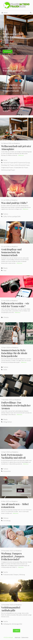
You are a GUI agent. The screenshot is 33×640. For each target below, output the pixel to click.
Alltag (5, 422)
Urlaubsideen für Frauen (21, 167)
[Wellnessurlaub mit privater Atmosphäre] (16, 54)
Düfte (5, 216)
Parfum (9, 216)
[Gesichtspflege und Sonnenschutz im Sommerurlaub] (16, 94)
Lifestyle (6, 317)
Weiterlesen (21, 155)
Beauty (5, 268)
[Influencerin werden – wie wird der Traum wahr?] (16, 114)
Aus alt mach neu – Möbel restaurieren (15, 505)
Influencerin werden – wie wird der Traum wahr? (15, 305)
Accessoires (7, 471)
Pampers (16, 574)
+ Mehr (16, 630)
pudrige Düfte (16, 216)
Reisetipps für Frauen (7, 165)
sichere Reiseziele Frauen (21, 165)
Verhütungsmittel (17, 624)
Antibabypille (7, 624)
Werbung (22, 574)
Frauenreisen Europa (24, 162)
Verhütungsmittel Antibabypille (10, 609)
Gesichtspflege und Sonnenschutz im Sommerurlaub (11, 252)
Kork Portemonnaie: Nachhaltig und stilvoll (13, 456)
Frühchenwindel (8, 574)
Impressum (17, 637)
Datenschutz (25, 637)
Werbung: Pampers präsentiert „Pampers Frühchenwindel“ (12, 556)
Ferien (5, 160)
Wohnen (5, 518)
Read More (7, 51)
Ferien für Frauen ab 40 (10, 162)
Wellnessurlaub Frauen (8, 170)
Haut (4, 270)
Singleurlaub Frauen (7, 167)
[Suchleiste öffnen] (31, 13)
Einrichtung (6, 520)
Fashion (5, 214)
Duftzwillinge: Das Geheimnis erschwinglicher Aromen (16, 405)
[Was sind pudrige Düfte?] (16, 74)
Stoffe (5, 369)
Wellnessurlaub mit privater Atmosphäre (16, 148)
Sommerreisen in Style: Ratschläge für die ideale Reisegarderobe (14, 353)
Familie (5, 572)
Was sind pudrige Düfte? (14, 202)
